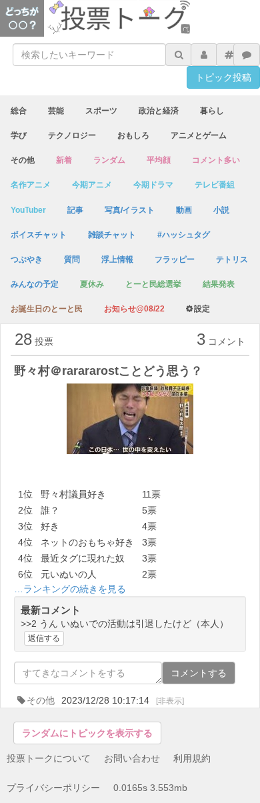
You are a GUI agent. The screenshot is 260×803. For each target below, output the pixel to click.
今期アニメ (92, 184)
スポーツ (101, 110)
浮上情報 (117, 259)
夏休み (92, 284)
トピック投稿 (223, 77)
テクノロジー (72, 135)
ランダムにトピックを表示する (87, 733)
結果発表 (219, 284)
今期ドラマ (153, 184)
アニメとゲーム (199, 135)
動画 (184, 210)
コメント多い (216, 160)
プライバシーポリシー (53, 787)
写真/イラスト (130, 210)
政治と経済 (159, 110)
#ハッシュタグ (183, 234)
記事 (75, 210)
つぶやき (27, 259)
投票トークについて (49, 758)
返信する (44, 638)
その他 (23, 160)
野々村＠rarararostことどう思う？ (108, 370)
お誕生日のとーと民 (47, 308)
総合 (19, 110)
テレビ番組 (215, 184)
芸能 (56, 110)
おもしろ (133, 135)
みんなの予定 (35, 284)
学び (19, 135)
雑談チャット (112, 234)
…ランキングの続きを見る (70, 589)
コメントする (199, 673)
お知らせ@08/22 (134, 308)
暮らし (212, 110)
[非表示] (170, 701)
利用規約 (192, 758)
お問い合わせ (132, 758)
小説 (221, 210)
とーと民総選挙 (153, 284)
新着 (64, 160)
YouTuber (28, 210)
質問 (72, 259)
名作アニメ (31, 184)
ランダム (109, 160)
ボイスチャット (39, 234)
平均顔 (159, 160)
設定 (202, 308)
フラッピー (175, 259)
